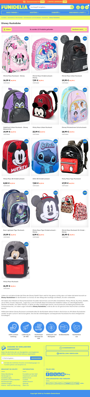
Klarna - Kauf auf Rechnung (10, 385)
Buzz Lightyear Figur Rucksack (13, 230)
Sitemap (25, 383)
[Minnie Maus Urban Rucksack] (74, 54)
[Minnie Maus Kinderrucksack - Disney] (45, 54)
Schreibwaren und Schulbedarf (32, 17)
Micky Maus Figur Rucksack (71, 179)
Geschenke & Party (77, 12)
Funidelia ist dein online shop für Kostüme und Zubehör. (14, 7)
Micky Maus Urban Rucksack (42, 127)
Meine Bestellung (7, 374)
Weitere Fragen (6, 383)
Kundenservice (68, 348)
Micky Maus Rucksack (10, 281)
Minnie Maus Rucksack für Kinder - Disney (73, 231)
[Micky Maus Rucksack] (16, 260)
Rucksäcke (45, 17)
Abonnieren (36, 358)
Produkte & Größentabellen (10, 379)
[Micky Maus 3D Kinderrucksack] (16, 157)
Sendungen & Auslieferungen (6, 377)
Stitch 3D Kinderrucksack (41, 179)
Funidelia (4, 17)
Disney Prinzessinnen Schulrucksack (74, 127)
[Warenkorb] (87, 7)
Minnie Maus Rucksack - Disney (14, 76)
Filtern (8, 29)
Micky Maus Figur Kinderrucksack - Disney (44, 231)
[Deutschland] (47, 374)
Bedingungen (33, 363)
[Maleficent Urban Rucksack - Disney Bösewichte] (16, 105)
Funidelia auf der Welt (30, 374)
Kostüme (33, 12)
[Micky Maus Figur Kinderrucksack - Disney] (45, 208)
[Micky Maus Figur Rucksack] (74, 157)
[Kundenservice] (82, 7)
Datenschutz (27, 378)
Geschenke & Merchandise (15, 17)
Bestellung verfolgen (68, 353)
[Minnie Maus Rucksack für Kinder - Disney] (74, 208)
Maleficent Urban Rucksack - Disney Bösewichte (15, 128)
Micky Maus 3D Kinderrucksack (13, 179)
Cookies (25, 379)
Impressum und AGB (30, 376)
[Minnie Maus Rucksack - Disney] (16, 54)
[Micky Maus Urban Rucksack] (45, 105)
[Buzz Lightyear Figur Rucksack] (16, 208)
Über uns (26, 385)
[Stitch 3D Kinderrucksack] (45, 157)
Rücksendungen (6, 381)
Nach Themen (11, 12)
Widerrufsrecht (28, 381)
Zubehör (55, 12)
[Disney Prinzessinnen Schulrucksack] (74, 105)
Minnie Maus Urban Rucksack (72, 76)
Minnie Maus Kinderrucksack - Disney (43, 77)
